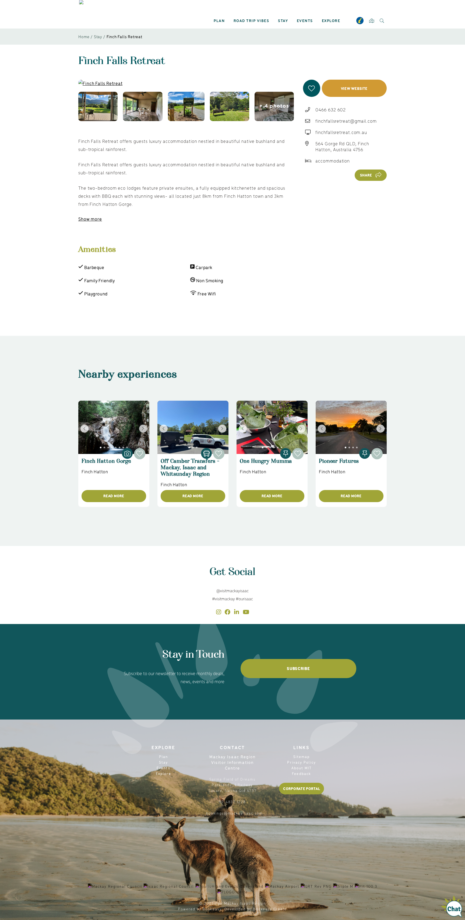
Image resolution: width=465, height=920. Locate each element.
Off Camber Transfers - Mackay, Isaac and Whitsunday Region (190, 470)
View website (354, 88)
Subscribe (298, 668)
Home (84, 36)
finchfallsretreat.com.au (341, 132)
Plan (219, 20)
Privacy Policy (301, 762)
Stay (283, 20)
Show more (90, 219)
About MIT (301, 767)
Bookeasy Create (270, 909)
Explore (331, 20)
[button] (311, 88)
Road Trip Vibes (251, 20)
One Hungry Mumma (266, 463)
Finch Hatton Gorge (106, 463)
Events (305, 20)
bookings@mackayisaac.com (234, 813)
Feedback (301, 773)
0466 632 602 (330, 109)
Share (366, 175)
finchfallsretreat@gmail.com (345, 121)
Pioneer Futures (339, 463)
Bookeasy (212, 909)
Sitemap (301, 756)
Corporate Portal (301, 788)
